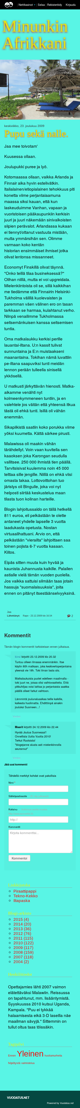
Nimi (12, 782)
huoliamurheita (53, 1055)
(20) (22, 924)
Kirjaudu (71, 5)
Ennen (12, 1055)
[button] (34, 4)
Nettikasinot (26, 5)
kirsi (18, 657)
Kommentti (14, 826)
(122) (23, 943)
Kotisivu (28, 811)
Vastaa (16, 716)
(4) (21, 919)
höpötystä (14, 1063)
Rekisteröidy (54, 5)
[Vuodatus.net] (18, 1097)
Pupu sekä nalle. (36, 133)
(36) (22, 929)
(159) (23, 952)
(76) (22, 933)
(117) (23, 947)
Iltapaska (21, 900)
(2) (21, 961)
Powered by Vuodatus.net (60, 1103)
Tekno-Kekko (25, 896)
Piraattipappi (24, 891)
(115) (23, 938)
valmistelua (28, 1063)
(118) (23, 957)
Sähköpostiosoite (29, 796)
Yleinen (30, 1053)
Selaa (42, 5)
